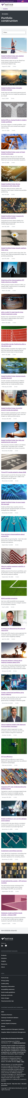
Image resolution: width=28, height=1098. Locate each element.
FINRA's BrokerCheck (19, 1043)
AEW (2, 1012)
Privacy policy (5, 980)
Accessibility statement (7, 989)
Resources (4, 964)
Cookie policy (5, 983)
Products (3, 955)
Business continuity (6, 995)
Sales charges (5, 998)
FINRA (18, 1061)
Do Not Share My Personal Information (12, 1038)
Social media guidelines (8, 992)
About (3, 967)
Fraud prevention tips (7, 1001)
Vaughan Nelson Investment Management (13, 1032)
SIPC (22, 1061)
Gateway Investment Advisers (9, 1017)
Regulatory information (8, 986)
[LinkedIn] (2, 946)
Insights (3, 961)
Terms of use (4, 977)
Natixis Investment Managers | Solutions (12, 1029)
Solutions (4, 958)
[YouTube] (6, 946)
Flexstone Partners (6, 1014)
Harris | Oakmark (6, 1020)
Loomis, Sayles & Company (8, 1023)
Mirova (3, 1026)
